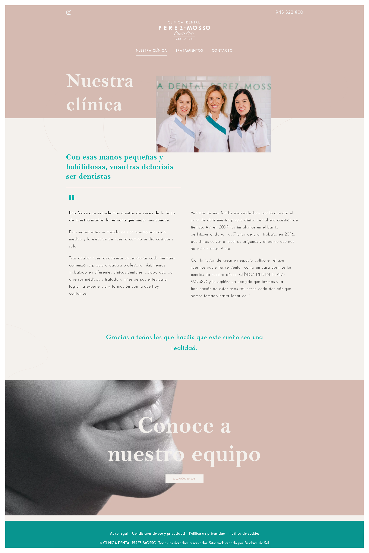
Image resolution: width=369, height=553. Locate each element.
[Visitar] (69, 12)
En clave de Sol (257, 543)
